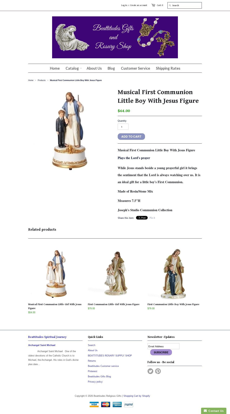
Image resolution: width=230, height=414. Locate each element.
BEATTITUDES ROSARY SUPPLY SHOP (110, 355)
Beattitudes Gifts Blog (99, 376)
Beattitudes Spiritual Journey (47, 337)
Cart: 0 (160, 5)
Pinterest (92, 371)
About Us (93, 350)
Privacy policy (95, 381)
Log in (124, 5)
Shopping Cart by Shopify (136, 396)
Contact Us (215, 410)
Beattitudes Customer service (103, 366)
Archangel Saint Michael (41, 345)
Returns (92, 360)
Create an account (138, 5)
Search (91, 345)
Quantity (122, 120)
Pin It (152, 218)
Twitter (150, 371)
